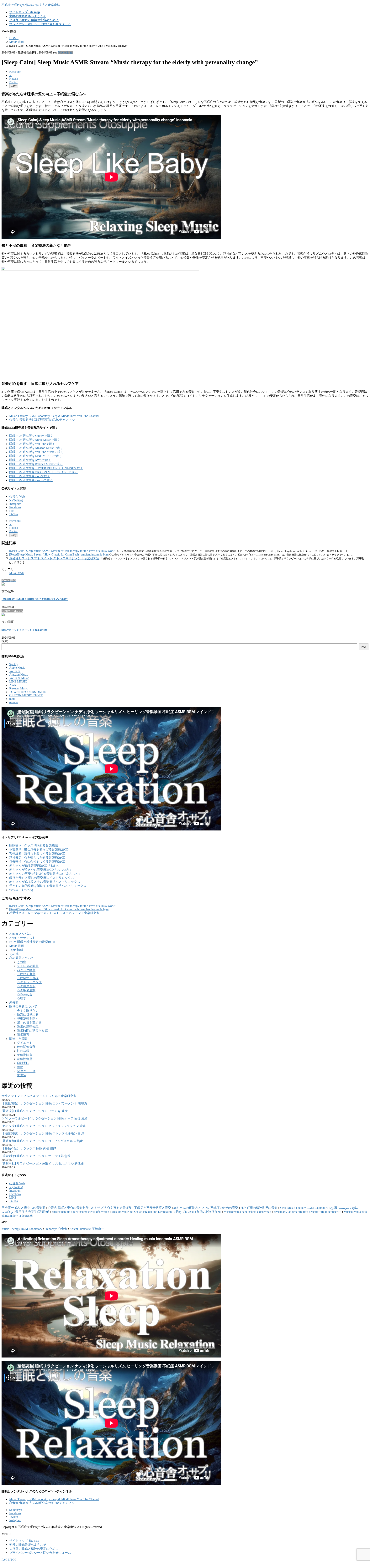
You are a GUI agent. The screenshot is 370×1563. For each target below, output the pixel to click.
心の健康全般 (26, 986)
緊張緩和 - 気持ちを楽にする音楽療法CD (37, 853)
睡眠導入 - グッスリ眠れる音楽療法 (33, 845)
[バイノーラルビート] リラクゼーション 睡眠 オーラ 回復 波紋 (44, 1118)
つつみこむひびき (21, 889)
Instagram (15, 503)
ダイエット (24, 1042)
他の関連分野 (26, 1046)
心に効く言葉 (26, 974)
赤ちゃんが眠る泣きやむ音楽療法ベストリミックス (44, 881)
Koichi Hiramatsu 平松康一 (87, 1229)
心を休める (24, 994)
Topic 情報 (16, 950)
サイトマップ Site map (24, 1540)
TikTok (13, 514)
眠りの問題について (23, 1006)
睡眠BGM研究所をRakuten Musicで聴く (36, 464)
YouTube (14, 671)
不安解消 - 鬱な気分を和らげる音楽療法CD (39, 849)
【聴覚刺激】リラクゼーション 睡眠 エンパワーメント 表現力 (44, 1103)
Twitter (13, 1516)
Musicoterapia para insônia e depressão (247, 1211)
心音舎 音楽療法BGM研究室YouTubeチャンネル (42, 419)
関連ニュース (26, 1071)
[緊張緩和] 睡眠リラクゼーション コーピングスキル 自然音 (42, 1141)
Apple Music (17, 667)
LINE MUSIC (18, 681)
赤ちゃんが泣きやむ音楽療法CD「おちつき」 (40, 869)
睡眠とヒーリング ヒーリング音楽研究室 (24, 629)
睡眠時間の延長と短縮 (32, 1030)
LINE (12, 510)
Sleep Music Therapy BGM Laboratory (304, 1207)
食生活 (21, 1075)
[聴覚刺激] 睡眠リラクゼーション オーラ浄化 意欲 (36, 1156)
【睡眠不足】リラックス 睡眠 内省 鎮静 (29, 1148)
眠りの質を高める (29, 1022)
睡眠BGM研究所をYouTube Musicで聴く (36, 452)
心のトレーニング (29, 982)
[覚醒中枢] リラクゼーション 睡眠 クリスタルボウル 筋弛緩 (43, 1163)
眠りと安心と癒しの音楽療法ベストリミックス (41, 877)
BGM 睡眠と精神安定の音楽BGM (32, 941)
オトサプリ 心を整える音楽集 (111, 1207)
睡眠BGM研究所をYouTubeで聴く (32, 443)
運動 (20, 1067)
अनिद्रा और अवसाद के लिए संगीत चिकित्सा (197, 1211)
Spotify (13, 664)
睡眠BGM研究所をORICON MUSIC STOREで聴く (43, 472)
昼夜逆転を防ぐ (28, 1018)
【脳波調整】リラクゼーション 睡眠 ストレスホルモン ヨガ (43, 1133)
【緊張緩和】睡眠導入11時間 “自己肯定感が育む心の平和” (35, 599)
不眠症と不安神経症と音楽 (152, 1207)
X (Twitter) (16, 500)
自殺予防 (23, 1063)
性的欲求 (23, 1051)
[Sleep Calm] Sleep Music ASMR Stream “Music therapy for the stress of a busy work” (62, 550)
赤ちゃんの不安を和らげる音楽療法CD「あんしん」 (45, 873)
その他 (13, 954)
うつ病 (21, 962)
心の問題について (21, 958)
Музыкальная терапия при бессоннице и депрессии (307, 1211)
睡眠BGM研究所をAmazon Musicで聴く (36, 447)
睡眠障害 (23, 1034)
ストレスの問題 (28, 966)
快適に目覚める (28, 1014)
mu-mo (13, 702)
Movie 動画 (65, 52)
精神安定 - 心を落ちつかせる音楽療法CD (37, 857)
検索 (5, 641)
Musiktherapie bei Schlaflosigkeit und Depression (141, 1211)
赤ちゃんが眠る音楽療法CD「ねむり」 (36, 865)
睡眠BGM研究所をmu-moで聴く (31, 480)
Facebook (15, 507)
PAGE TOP (9, 1559)
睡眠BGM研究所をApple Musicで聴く (34, 439)
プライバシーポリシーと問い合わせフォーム (40, 1552)
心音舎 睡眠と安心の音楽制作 (68, 1207)
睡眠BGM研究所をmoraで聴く (29, 476)
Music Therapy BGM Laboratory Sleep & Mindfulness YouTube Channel (54, 416)
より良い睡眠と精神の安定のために (34, 1548)
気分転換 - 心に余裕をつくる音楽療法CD (37, 861)
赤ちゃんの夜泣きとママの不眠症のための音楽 (205, 1207)
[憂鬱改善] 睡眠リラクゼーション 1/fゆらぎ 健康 (35, 1111)
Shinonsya (15, 1509)
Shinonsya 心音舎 (56, 1229)
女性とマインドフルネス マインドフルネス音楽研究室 (39, 1096)
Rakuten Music (18, 688)
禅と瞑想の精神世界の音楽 (259, 1207)
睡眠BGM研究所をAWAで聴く (30, 460)
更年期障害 (24, 1055)
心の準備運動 (26, 990)
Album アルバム (20, 933)
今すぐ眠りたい (28, 1010)
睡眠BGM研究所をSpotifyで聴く (31, 435)
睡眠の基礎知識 (28, 1026)
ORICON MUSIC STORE (26, 695)
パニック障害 (26, 970)
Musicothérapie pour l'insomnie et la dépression (80, 1211)
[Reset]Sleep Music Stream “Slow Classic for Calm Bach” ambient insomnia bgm (58, 554)
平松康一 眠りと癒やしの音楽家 (23, 1207)
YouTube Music (19, 678)
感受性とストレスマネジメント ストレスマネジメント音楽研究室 (54, 558)
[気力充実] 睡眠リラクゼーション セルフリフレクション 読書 (44, 1126)
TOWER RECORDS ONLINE (28, 691)
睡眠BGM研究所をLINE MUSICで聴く (35, 456)
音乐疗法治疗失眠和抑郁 (32, 1211)
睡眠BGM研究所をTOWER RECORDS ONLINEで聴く (46, 468)
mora (12, 698)
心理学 (21, 998)
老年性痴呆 (24, 1059)
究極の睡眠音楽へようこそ (27, 1544)
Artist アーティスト (22, 937)
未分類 (13, 1002)
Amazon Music (18, 674)
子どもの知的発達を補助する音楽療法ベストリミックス (47, 885)
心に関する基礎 (28, 978)
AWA (12, 685)
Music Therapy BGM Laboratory (22, 1229)
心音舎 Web (17, 496)
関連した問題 (18, 1038)
